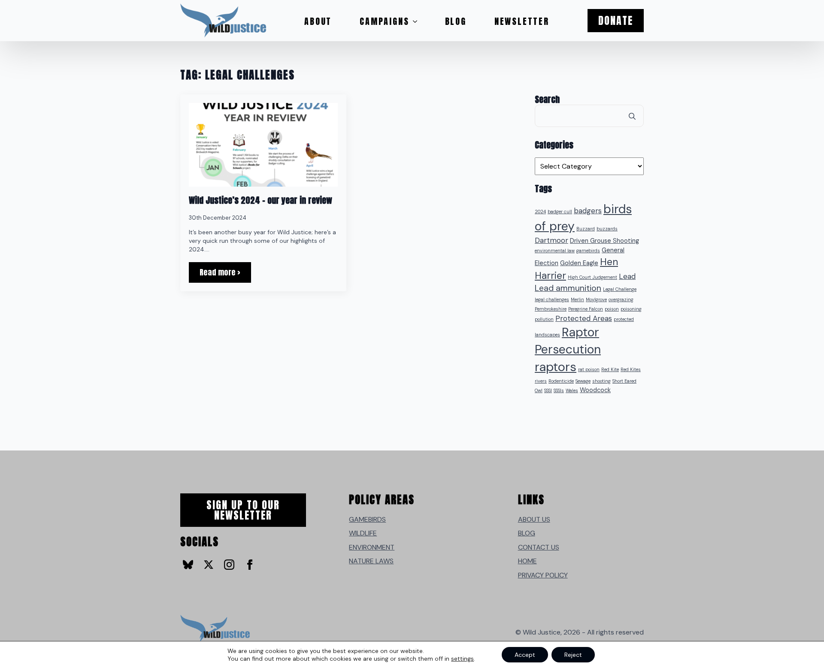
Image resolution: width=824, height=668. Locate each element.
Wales (572, 390)
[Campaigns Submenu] (417, 21)
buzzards (607, 229)
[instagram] (229, 564)
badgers (588, 210)
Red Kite (610, 369)
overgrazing (621, 299)
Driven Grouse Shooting (604, 241)
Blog (456, 21)
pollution (544, 319)
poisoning (631, 309)
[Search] (632, 116)
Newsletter (521, 21)
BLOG (526, 533)
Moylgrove (596, 299)
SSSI (548, 390)
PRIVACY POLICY (543, 575)
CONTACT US (538, 547)
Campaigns (384, 21)
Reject (573, 655)
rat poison (589, 369)
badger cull (560, 212)
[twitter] (208, 564)
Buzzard (585, 229)
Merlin (577, 299)
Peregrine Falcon (585, 309)
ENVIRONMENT (371, 547)
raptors (555, 367)
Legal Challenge (619, 289)
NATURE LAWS (371, 560)
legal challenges (552, 299)
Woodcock (595, 390)
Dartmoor (551, 240)
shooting (601, 381)
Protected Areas (583, 318)
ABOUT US (534, 519)
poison (612, 309)
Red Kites (631, 369)
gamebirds (588, 251)
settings (462, 658)
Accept (525, 655)
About (318, 21)
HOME (527, 560)
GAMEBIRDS (367, 519)
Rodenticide (561, 381)
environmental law (555, 251)
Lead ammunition (568, 288)
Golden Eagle (579, 263)
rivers (541, 381)
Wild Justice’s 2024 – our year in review (260, 200)
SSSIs (559, 390)
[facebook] (250, 564)
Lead (627, 276)
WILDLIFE (363, 533)
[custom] (188, 564)
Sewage (583, 381)
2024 (540, 212)
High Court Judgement (592, 277)
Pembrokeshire (550, 309)
